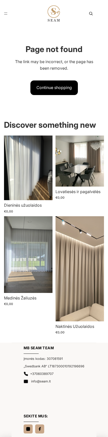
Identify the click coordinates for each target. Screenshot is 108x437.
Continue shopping (54, 87)
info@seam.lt (40, 381)
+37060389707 (41, 374)
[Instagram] (28, 428)
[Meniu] (6, 13)
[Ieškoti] (90, 13)
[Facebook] (39, 428)
